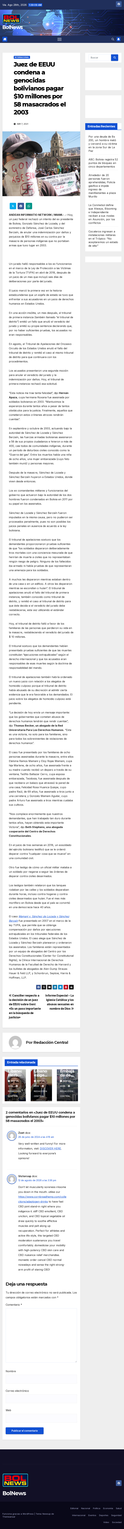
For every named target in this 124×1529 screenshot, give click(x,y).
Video (106, 1522)
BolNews (12, 27)
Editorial (74, 1508)
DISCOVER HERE (50, 1148)
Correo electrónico (17, 1390)
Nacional (85, 1508)
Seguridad (116, 1515)
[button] (113, 39)
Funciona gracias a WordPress (18, 1513)
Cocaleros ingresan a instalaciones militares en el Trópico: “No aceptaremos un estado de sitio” (103, 238)
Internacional (22, 57)
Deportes (103, 1515)
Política (96, 1508)
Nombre (11, 1371)
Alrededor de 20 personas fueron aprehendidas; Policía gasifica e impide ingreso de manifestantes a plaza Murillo (102, 186)
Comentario (14, 1304)
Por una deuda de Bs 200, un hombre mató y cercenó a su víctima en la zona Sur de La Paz (102, 143)
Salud (119, 1508)
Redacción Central (50, 1042)
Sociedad (117, 1522)
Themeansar (8, 1516)
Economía (108, 1508)
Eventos (92, 1515)
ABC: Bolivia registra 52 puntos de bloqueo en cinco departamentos (103, 163)
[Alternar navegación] (59, 39)
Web (8, 1410)
